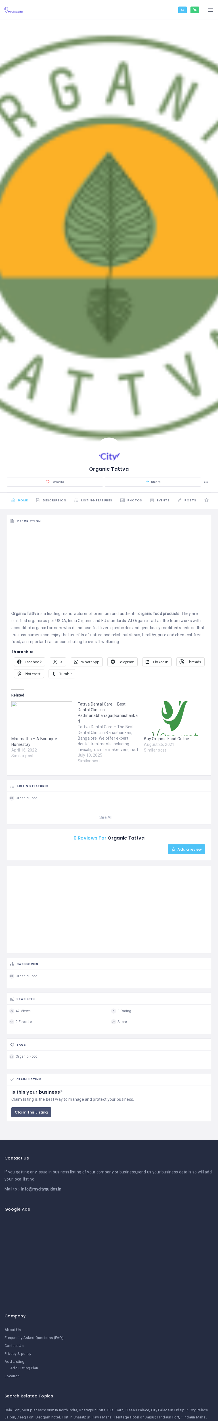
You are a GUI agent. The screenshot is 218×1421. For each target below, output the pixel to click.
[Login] (182, 10)
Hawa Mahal (102, 1417)
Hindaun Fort (168, 1417)
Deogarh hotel (47, 1417)
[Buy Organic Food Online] (174, 718)
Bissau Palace (137, 1410)
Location (12, 1376)
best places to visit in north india (49, 1410)
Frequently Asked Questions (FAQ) (34, 1338)
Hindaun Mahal (193, 1417)
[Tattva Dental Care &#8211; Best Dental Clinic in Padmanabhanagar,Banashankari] (111, 732)
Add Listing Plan (24, 1368)
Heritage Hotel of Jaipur (134, 1417)
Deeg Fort (25, 1417)
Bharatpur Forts (92, 1410)
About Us (13, 1330)
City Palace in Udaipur (169, 1410)
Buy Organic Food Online (166, 738)
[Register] (194, 10)
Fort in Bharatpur (76, 1417)
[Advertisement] (109, 570)
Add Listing (14, 1361)
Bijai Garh (115, 1410)
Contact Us (14, 1345)
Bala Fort (12, 1410)
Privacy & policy (18, 1353)
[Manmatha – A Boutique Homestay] (41, 718)
